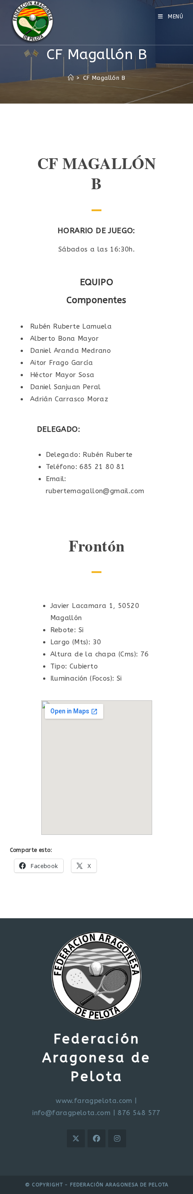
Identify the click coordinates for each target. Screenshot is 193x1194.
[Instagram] (117, 1138)
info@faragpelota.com (71, 1113)
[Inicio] (71, 77)
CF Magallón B (104, 77)
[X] (76, 1138)
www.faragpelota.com (94, 1101)
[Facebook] (96, 1138)
